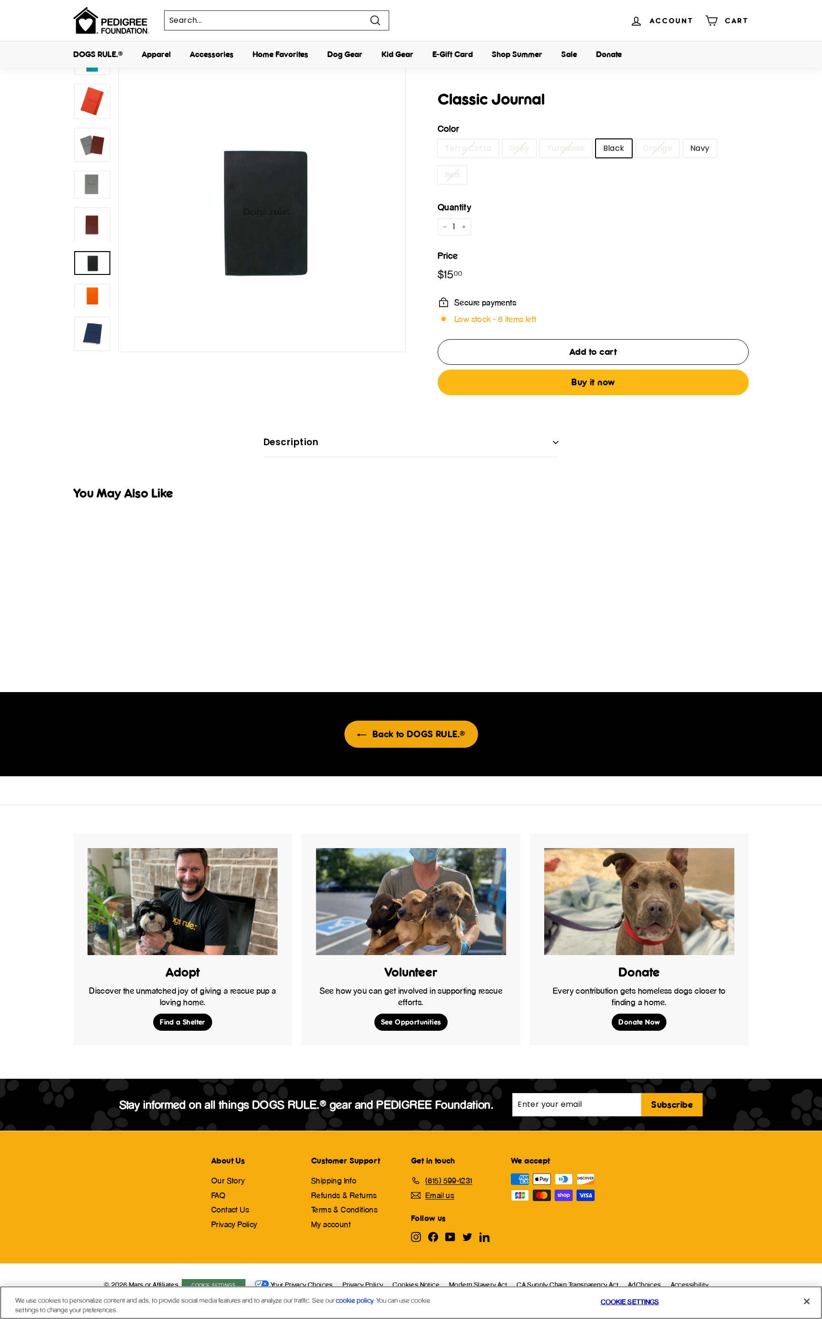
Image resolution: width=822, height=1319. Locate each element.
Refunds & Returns (344, 1195)
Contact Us (230, 1209)
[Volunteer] (411, 901)
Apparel (156, 54)
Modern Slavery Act (478, 1284)
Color (448, 128)
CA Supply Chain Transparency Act (567, 1284)
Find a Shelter (183, 1021)
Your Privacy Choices (302, 1284)
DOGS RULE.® (98, 54)
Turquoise (566, 148)
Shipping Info (333, 1180)
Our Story (228, 1180)
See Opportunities (411, 1021)
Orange (657, 148)
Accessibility (690, 1284)
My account (331, 1224)
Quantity (454, 207)
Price (448, 255)
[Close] (806, 1301)
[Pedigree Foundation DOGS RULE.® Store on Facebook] (433, 1236)
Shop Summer (517, 54)
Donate (609, 54)
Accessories (212, 54)
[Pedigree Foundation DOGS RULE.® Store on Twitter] (467, 1236)
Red (452, 174)
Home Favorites (280, 54)
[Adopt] (183, 901)
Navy (700, 148)
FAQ (218, 1195)
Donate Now (639, 1021)
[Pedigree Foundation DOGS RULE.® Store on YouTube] (450, 1236)
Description (291, 442)
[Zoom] (262, 208)
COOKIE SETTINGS (630, 1302)
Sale (569, 54)
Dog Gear (344, 54)
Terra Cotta (468, 148)
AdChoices (644, 1284)
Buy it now (593, 382)
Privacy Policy (234, 1224)
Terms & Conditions (344, 1209)
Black (614, 148)
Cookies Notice (416, 1284)
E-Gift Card (452, 54)
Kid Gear (397, 54)
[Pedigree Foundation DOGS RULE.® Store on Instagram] (416, 1236)
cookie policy (354, 1300)
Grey (519, 148)
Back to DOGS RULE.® (418, 734)
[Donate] (639, 901)
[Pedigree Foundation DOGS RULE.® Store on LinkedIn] (484, 1236)
